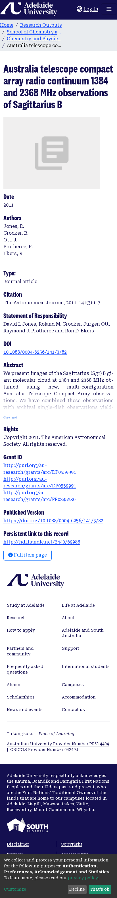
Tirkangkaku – (40, 733)
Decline (77, 889)
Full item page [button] (30, 555)
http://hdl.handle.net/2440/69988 (41, 542)
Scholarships (21, 697)
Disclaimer (18, 844)
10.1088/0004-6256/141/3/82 (35, 352)
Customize (15, 889)
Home (6, 25)
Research (16, 617)
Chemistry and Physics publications (35, 38)
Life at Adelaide (78, 605)
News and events (25, 709)
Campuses (73, 684)
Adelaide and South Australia (83, 633)
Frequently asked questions (25, 669)
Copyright (71, 844)
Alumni (14, 684)
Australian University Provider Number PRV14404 (58, 744)
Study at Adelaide (26, 605)
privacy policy (83, 878)
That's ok (99, 889)
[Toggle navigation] (109, 9)
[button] (79, 9)
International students (86, 666)
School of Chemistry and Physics (35, 32)
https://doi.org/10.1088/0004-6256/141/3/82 (53, 520)
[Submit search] (72, 9)
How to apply (21, 630)
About (68, 617)
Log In (91, 9)
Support (70, 648)
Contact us (73, 709)
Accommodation (79, 697)
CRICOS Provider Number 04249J (44, 749)
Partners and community (20, 651)
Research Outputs (41, 25)
